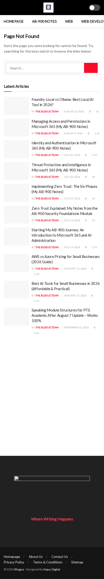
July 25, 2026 (71, 198)
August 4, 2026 (73, 133)
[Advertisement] (52, 404)
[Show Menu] (6, 7)
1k (97, 111)
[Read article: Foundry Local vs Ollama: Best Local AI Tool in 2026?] (16, 106)
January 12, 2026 (75, 268)
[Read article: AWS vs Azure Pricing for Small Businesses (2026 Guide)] (16, 263)
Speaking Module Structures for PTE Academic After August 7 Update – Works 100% (65, 315)
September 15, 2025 (76, 327)
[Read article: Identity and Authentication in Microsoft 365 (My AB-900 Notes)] (16, 149)
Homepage (14, 21)
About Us (36, 557)
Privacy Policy (14, 562)
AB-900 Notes (44, 21)
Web (69, 21)
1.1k (97, 133)
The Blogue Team (47, 111)
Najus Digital (51, 569)
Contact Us (59, 557)
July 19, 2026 (71, 220)
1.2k (36, 333)
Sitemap (77, 562)
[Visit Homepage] (48, 8)
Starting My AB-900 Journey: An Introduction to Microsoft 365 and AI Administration (61, 235)
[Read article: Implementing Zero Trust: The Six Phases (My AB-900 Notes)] (16, 193)
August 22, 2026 (73, 111)
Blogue (19, 569)
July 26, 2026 (71, 154)
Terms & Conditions (47, 562)
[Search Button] (91, 68)
